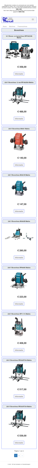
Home (5, 26)
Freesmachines (22, 26)
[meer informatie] (19, 50)
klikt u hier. (19, 9)
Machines (12, 26)
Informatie (19, 74)
